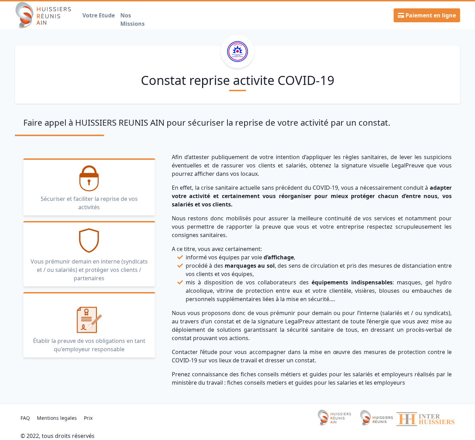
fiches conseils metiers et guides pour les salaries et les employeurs (316, 382)
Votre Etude (98, 15)
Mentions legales (57, 418)
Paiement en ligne (430, 15)
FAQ (26, 418)
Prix (88, 418)
